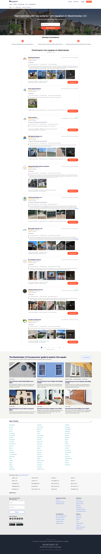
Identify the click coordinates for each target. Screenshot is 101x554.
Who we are (78, 517)
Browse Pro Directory (60, 501)
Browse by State (23, 475)
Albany (38, 448)
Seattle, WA (54, 489)
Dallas (66, 441)
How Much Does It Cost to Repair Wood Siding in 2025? (50, 382)
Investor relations (79, 523)
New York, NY (74, 483)
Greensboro (40, 456)
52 (59, 347)
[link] (50, 59)
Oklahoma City (40, 469)
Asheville (39, 452)
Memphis (67, 435)
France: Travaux (35, 541)
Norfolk (66, 454)
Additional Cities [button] (12, 492)
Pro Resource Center (60, 519)
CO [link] (13, 7)
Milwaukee (67, 464)
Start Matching (50, 28)
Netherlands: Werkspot (58, 541)
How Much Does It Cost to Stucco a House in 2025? (21, 409)
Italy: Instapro (50, 541)
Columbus (39, 467)
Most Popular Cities (13, 475)
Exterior (15, 4)
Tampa (10, 462)
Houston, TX (34, 480)
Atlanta (11, 464)
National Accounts (59, 523)
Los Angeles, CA (55, 480)
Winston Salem (40, 460)
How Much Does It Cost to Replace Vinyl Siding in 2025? (78, 382)
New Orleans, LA (55, 483)
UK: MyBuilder (65, 541)
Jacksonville (12, 456)
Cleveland (39, 464)
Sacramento (12, 439)
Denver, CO (14, 480)
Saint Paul (39, 439)
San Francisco (12, 443)
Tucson (10, 429)
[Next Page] (63, 347)
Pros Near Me (79, 507)
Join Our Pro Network (60, 517)
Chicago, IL (54, 478)
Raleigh (39, 458)
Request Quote (72, 82)
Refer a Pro (78, 505)
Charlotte (39, 454)
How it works (78, 515)
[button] (32, 74)
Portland (67, 425)
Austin (66, 439)
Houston (67, 448)
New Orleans (40, 427)
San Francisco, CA (36, 489)
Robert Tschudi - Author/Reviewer (73, 379)
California (47, 545)
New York (39, 450)
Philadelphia (68, 429)
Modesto (11, 437)
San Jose (11, 446)
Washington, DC (74, 489)
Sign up (17, 512)
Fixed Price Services (60, 503)
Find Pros (58, 499)
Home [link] (10, 7)
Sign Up (89, 1)
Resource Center (79, 503)
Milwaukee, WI (15, 483)
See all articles (86, 357)
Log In (82, 1)
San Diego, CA (15, 489)
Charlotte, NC (35, 478)
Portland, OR (35, 486)
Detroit (38, 433)
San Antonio (68, 450)
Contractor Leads (59, 521)
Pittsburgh (67, 431)
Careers (77, 519)
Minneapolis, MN (35, 483)
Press (77, 521)
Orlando (11, 460)
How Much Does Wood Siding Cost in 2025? (77, 408)
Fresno (10, 431)
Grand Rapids (40, 435)
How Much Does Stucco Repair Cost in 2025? (49, 408)
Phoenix (11, 427)
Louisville (39, 425)
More (27, 4)
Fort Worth (67, 446)
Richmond (67, 456)
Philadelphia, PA (16, 486)
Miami (10, 458)
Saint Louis (39, 443)
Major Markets (13, 421)
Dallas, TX (73, 478)
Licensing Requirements (81, 511)
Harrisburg (67, 427)
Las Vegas (39, 446)
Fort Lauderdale (13, 454)
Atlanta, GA (14, 478)
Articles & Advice (32, 4)
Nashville (67, 437)
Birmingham (12, 425)
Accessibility (56, 545)
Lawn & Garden (21, 4)
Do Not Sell (51, 545)
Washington (12, 452)
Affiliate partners (79, 528)
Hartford (11, 450)
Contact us (78, 525)
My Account (78, 499)
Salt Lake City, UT (55, 486)
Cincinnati (39, 462)
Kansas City (39, 441)
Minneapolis (40, 437)
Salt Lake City (68, 452)
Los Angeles (12, 435)
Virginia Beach (68, 458)
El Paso (66, 443)
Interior (10, 4)
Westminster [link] (18, 7)
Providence (67, 433)
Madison (67, 462)
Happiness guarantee (80, 527)
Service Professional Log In (61, 515)
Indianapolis (12, 469)
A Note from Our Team (80, 509)
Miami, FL (73, 480)
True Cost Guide (79, 501)
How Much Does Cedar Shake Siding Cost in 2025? (21, 382)
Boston (38, 431)
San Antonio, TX (74, 486)
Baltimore (39, 429)
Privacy (43, 545)
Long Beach (12, 433)
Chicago (11, 467)
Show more (76, 208)
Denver (11, 448)
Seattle (66, 460)
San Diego (11, 441)
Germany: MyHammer (43, 541)
